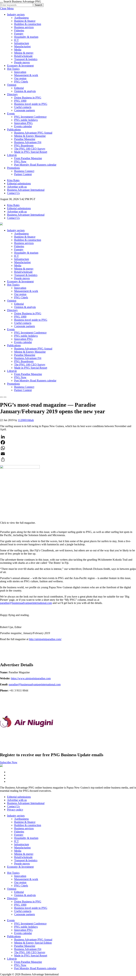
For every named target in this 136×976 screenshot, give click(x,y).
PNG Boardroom (23, 145)
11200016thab (26, 420)
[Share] (68, 459)
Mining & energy (23, 52)
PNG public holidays (26, 119)
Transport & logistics (25, 59)
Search (38, 5)
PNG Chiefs (21, 81)
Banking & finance (24, 20)
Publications (14, 345)
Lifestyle (12, 370)
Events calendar (23, 126)
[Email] (68, 454)
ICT (16, 40)
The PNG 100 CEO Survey (29, 148)
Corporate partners (24, 110)
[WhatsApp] (68, 448)
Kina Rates (13, 180)
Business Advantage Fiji (27, 142)
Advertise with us (17, 186)
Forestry (18, 33)
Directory (12, 310)
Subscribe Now (8, 762)
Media (17, 49)
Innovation (20, 71)
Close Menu (7, 8)
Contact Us (13, 193)
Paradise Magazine (24, 139)
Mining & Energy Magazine (30, 135)
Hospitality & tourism (26, 36)
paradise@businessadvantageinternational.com (26, 602)
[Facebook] (68, 442)
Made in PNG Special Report (30, 151)
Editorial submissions (19, 183)
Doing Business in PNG (27, 97)
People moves (22, 62)
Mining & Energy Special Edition (33, 942)
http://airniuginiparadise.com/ (45, 639)
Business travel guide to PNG (30, 103)
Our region (20, 78)
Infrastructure (21, 43)
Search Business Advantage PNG (22, 1)
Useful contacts (22, 107)
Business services (24, 27)
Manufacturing (22, 46)
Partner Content (23, 174)
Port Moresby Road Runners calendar (35, 164)
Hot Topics (13, 284)
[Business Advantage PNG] (1, 224)
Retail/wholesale (23, 56)
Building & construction (27, 24)
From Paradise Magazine (28, 158)
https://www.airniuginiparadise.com (31, 678)
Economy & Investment (20, 65)
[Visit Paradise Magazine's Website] (26, 747)
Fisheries (19, 30)
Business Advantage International (25, 189)
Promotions (13, 383)
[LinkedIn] (68, 437)
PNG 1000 (20, 100)
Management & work (26, 75)
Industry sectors (16, 230)
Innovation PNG (23, 123)
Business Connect (24, 171)
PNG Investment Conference (30, 116)
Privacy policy (15, 809)
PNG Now (20, 161)
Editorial (19, 87)
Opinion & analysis (25, 91)
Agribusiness (21, 17)
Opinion (11, 300)
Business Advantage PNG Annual (33, 132)
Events (11, 329)
